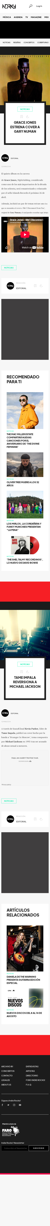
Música (7, 17)
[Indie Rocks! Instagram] (15, 1105)
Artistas (30, 1071)
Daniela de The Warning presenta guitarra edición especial (23, 980)
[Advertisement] (25, 329)
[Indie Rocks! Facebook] (3, 1105)
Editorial (14, 158)
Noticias (6, 42)
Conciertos (29, 42)
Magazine (36, 17)
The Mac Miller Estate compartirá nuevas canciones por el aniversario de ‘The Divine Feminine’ (23, 440)
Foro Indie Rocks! (35, 1080)
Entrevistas (32, 1066)
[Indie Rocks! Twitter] (9, 1105)
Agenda (18, 17)
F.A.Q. (29, 1084)
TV (26, 17)
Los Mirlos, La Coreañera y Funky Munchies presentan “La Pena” (24, 527)
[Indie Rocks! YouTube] (21, 1105)
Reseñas (17, 42)
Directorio (32, 1075)
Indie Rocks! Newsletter (12, 1143)
